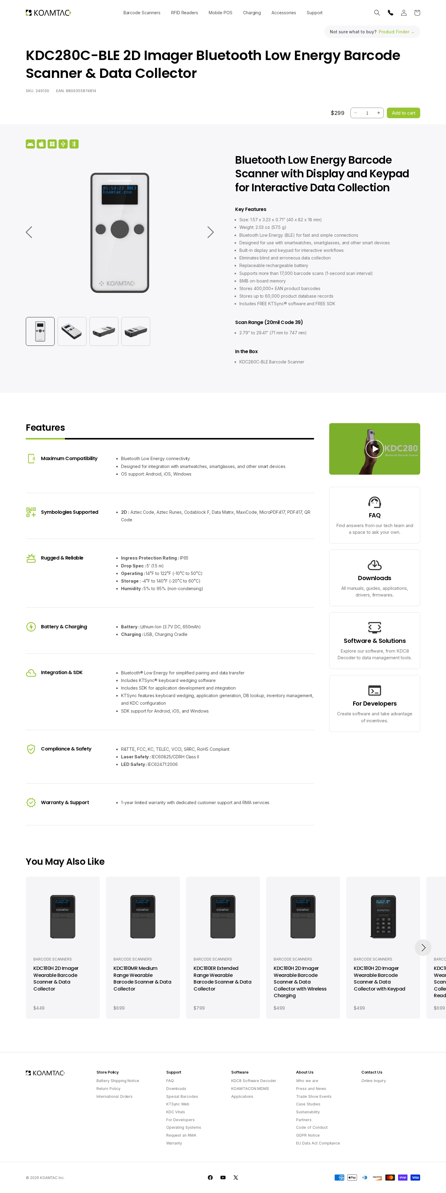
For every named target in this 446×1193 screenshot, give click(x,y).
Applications (242, 1096)
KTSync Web (178, 1104)
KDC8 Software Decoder (253, 1080)
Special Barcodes (182, 1096)
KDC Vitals (175, 1112)
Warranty (174, 1143)
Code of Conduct (311, 1127)
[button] (142, 12)
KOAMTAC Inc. (52, 1178)
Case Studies (308, 1104)
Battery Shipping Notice (117, 1080)
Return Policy (108, 1088)
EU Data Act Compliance (318, 1143)
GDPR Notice (307, 1135)
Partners (304, 1120)
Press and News (311, 1088)
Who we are (307, 1080)
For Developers (180, 1120)
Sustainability (307, 1112)
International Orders (114, 1096)
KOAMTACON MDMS (250, 1088)
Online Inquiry (373, 1080)
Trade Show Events (313, 1096)
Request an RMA (181, 1135)
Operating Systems (183, 1127)
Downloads (176, 1088)
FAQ (170, 1080)
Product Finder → (397, 31)
